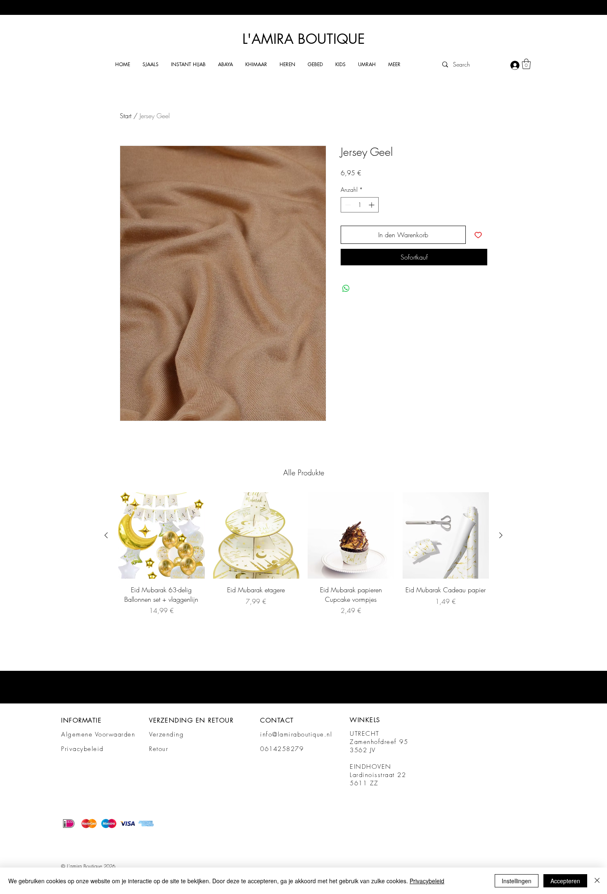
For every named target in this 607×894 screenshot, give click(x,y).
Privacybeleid (82, 749)
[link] (526, 64)
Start (125, 115)
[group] (303, 554)
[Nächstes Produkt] (501, 535)
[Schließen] (597, 880)
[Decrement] (347, 205)
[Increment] (372, 205)
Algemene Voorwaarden (98, 734)
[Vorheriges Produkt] (106, 535)
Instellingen (516, 881)
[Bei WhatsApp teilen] (346, 288)
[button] (150, 64)
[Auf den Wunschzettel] (478, 235)
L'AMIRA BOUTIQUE (303, 39)
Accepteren (565, 881)
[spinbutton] (359, 205)
